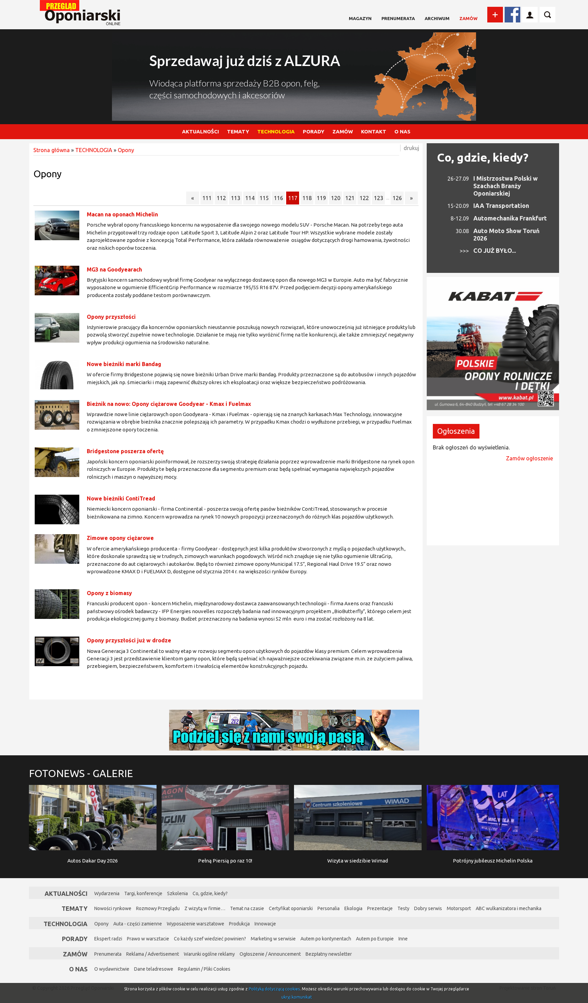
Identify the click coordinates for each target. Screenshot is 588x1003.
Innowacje (265, 923)
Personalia (328, 908)
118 (307, 198)
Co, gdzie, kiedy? (482, 157)
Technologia (65, 923)
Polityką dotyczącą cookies (274, 989)
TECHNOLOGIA (276, 131)
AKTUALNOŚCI (200, 131)
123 (378, 198)
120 (335, 198)
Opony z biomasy (109, 593)
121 (350, 198)
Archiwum (437, 18)
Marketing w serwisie (273, 938)
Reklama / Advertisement (152, 954)
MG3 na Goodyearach (114, 269)
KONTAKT (373, 131)
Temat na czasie (247, 908)
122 (364, 198)
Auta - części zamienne (137, 923)
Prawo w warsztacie (148, 938)
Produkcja (239, 923)
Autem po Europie (375, 938)
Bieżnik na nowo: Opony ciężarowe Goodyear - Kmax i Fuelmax (169, 404)
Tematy (74, 908)
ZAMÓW (342, 131)
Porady (74, 938)
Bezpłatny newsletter (329, 954)
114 (250, 198)
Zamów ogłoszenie (529, 458)
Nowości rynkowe (112, 908)
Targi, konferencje (143, 893)
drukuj (411, 148)
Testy (403, 908)
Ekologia (353, 908)
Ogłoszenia (456, 431)
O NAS (402, 131)
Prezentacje (380, 908)
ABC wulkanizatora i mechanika (508, 908)
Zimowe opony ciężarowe (120, 538)
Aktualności (66, 893)
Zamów (468, 18)
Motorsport (459, 908)
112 (221, 198)
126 (397, 198)
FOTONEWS (81, 773)
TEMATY (238, 131)
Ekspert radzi (108, 938)
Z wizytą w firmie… (204, 908)
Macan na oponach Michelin (122, 214)
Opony (126, 150)
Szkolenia (177, 893)
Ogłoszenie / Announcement (270, 954)
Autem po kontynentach (325, 938)
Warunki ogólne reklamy (209, 954)
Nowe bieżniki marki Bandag (124, 364)
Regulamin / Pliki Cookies (204, 969)
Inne (403, 938)
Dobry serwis (428, 908)
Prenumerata (398, 18)
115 (264, 198)
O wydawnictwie (111, 969)
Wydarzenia (106, 893)
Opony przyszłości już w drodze (129, 640)
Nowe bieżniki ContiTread (121, 498)
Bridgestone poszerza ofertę (125, 451)
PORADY (313, 131)
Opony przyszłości (111, 317)
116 (278, 198)
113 (235, 198)
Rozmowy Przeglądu (158, 908)
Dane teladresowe (153, 969)
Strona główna (51, 150)
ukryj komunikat (296, 997)
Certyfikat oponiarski (291, 908)
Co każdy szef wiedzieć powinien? (210, 938)
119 (321, 198)
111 (207, 198)
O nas (78, 969)
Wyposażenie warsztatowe (195, 923)
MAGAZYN (360, 18)
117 (292, 198)
